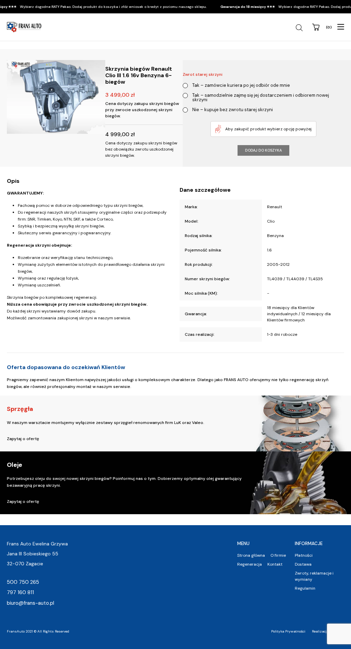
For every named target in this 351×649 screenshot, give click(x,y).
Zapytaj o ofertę (23, 438)
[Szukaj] (300, 27)
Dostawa (303, 564)
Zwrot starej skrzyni (202, 74)
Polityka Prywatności (288, 631)
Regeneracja (249, 564)
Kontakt (274, 564)
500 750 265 (23, 582)
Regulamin (305, 588)
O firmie (278, 555)
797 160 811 (20, 592)
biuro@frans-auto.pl (30, 603)
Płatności (304, 555)
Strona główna (251, 555)
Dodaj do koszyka (263, 150)
